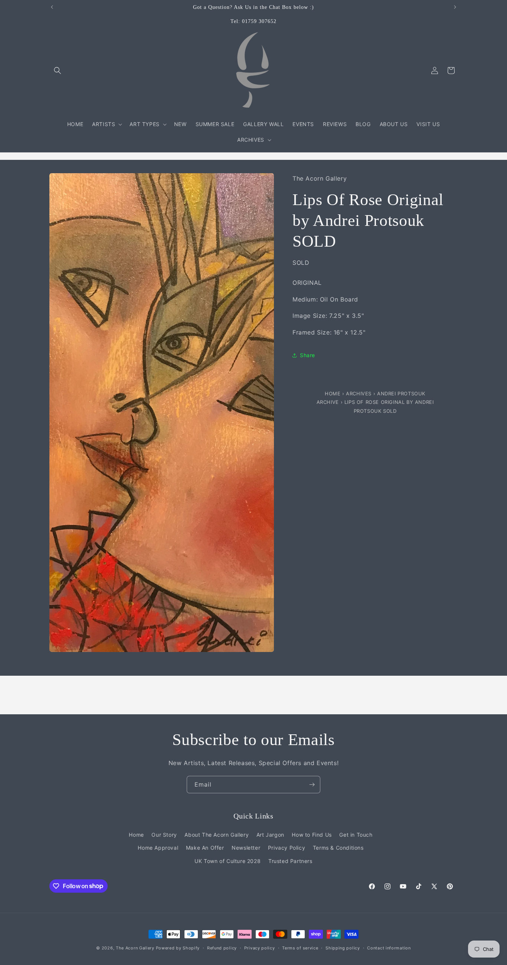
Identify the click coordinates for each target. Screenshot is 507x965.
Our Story (164, 834)
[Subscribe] (312, 784)
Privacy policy (259, 947)
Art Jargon (270, 834)
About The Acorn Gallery (216, 834)
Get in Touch (355, 834)
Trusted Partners (290, 860)
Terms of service (300, 947)
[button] (57, 70)
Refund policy (222, 947)
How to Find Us (311, 834)
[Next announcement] (455, 7)
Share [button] (307, 355)
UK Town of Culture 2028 (227, 860)
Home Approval (158, 847)
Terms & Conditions (338, 847)
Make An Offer (205, 847)
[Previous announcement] (52, 7)
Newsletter (246, 847)
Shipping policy (343, 947)
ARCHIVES (359, 393)
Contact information (388, 947)
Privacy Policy (286, 847)
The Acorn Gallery (135, 948)
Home (333, 393)
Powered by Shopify (178, 948)
